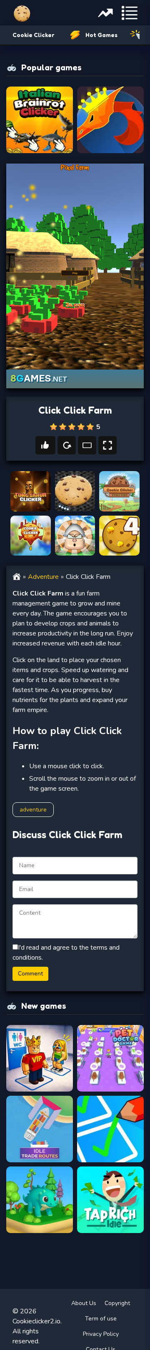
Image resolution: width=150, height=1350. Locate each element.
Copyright (117, 1303)
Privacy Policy (101, 1334)
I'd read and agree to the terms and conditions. (66, 952)
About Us (83, 1303)
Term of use (101, 1319)
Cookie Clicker (33, 34)
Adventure (43, 576)
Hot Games (101, 34)
